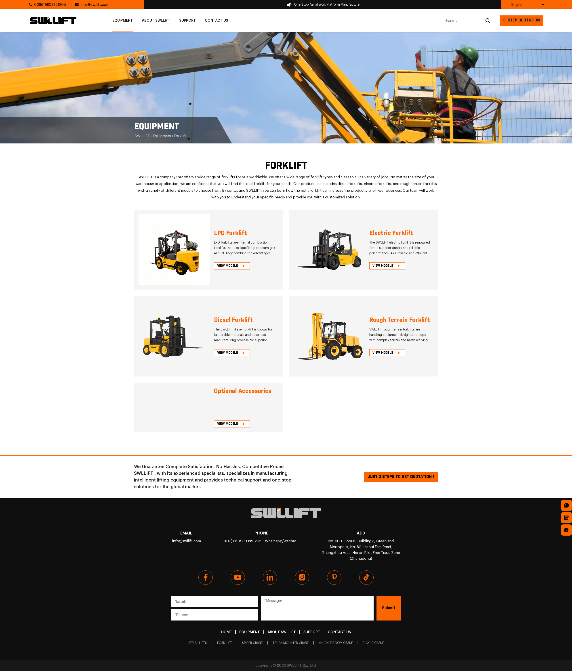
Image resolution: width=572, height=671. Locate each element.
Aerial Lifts (197, 643)
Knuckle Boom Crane (336, 643)
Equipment (122, 20)
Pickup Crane (373, 643)
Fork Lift (224, 643)
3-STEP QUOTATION (521, 20)
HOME (226, 632)
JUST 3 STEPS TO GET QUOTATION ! (401, 477)
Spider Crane (252, 643)
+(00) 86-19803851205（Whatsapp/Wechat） (261, 541)
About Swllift (156, 20)
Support (187, 20)
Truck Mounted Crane (291, 643)
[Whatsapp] (566, 505)
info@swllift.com (94, 4)
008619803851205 (50, 4)
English (517, 4)
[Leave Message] (566, 517)
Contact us (216, 20)
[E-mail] (566, 530)
